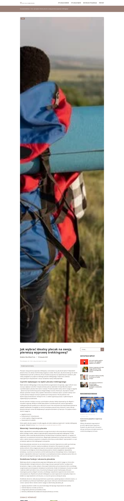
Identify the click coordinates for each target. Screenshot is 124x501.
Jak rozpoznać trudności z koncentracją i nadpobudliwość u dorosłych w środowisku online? (96, 385)
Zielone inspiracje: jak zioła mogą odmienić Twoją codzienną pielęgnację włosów (96, 369)
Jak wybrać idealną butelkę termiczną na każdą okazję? (96, 377)
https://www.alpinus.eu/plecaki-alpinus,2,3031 (48, 425)
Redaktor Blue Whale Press (27, 357)
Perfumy (101, 3)
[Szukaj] (102, 349)
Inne (23, 18)
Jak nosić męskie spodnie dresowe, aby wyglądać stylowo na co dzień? (96, 362)
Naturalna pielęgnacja (90, 3)
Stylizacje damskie (63, 3)
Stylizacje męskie (76, 3)
